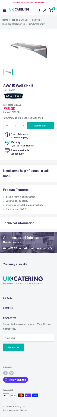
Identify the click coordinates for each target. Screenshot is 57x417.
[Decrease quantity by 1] (6, 125)
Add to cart (40, 125)
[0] (51, 10)
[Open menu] (4, 10)
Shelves (36, 19)
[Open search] (38, 10)
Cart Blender (21, 410)
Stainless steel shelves (13, 24)
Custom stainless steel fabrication (28, 2)
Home (5, 19)
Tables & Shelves (20, 19)
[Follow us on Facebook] (5, 373)
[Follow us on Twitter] (11, 373)
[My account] (44, 10)
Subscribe (13, 347)
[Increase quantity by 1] (23, 125)
